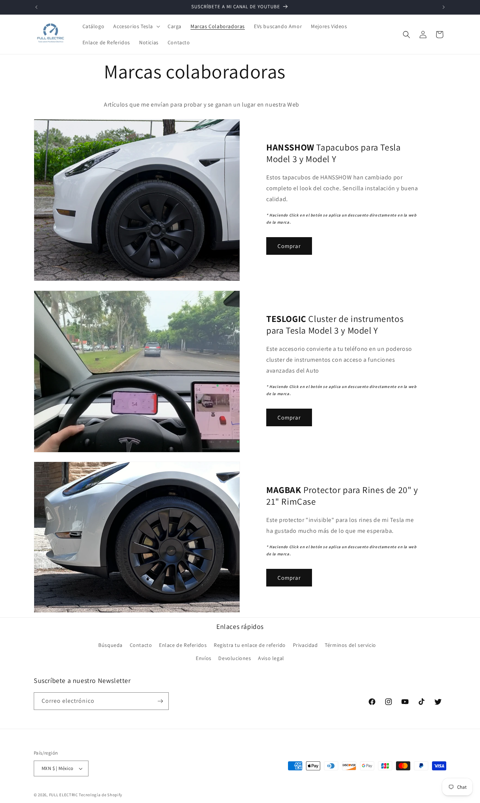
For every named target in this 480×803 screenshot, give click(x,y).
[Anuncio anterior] (36, 7)
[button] (136, 26)
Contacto (141, 645)
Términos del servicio (350, 645)
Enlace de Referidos (183, 645)
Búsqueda (110, 645)
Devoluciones (234, 658)
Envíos (204, 658)
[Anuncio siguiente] (443, 7)
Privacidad (305, 645)
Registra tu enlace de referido (250, 645)
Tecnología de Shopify (100, 794)
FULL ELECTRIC (63, 794)
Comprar (289, 246)
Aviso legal (271, 658)
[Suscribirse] (160, 701)
